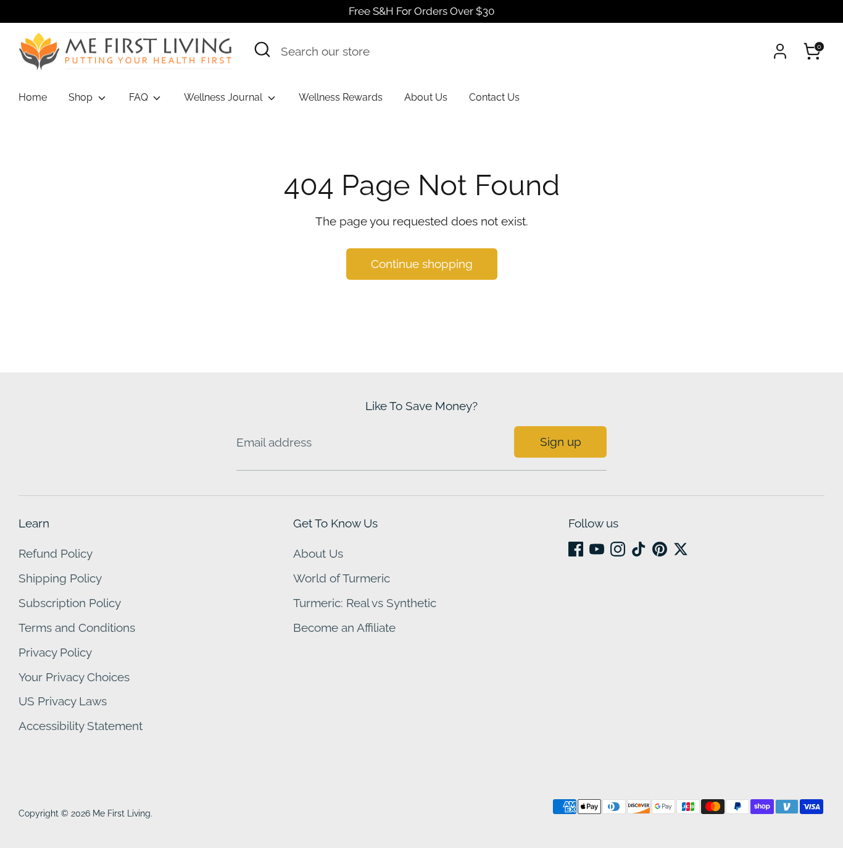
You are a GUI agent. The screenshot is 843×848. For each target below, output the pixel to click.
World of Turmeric (341, 578)
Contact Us (494, 97)
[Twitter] (680, 549)
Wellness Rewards (341, 97)
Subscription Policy (70, 603)
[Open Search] (262, 49)
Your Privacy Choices (74, 677)
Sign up (560, 441)
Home (33, 97)
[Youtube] (596, 549)
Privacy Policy (55, 652)
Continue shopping (422, 264)
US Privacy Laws (63, 701)
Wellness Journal (224, 97)
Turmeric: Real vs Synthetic (364, 603)
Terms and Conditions (77, 627)
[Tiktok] (638, 549)
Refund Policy (56, 553)
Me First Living (122, 813)
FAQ (140, 97)
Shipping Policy (60, 578)
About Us (425, 97)
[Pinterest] (659, 549)
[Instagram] (617, 549)
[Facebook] (575, 549)
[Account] (780, 51)
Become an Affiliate (344, 627)
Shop (82, 97)
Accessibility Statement (81, 726)
